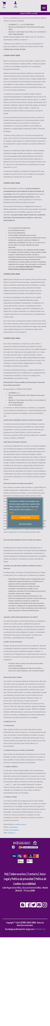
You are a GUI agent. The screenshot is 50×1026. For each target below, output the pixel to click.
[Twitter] (34, 906)
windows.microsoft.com (20, 824)
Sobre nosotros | (19, 874)
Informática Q (39, 929)
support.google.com (14, 830)
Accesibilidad (29, 884)
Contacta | (33, 874)
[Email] (39, 906)
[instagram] (44, 906)
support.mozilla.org (13, 827)
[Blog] (23, 906)
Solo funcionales (25, 524)
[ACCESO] (13, 5)
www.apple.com (11, 832)
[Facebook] (28, 906)
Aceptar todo (25, 517)
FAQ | (7, 874)
